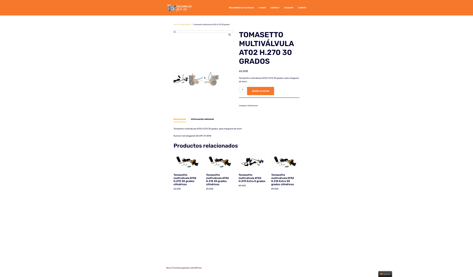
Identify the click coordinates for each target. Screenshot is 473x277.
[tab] (180, 119)
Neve (168, 268)
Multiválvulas (186, 24)
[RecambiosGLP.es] (179, 7)
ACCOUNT (288, 8)
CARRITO (302, 8)
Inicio (176, 24)
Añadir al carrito (260, 91)
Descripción (180, 119)
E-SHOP (262, 8)
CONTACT (274, 8)
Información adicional (202, 119)
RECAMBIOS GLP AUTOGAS (241, 8)
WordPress (196, 268)
